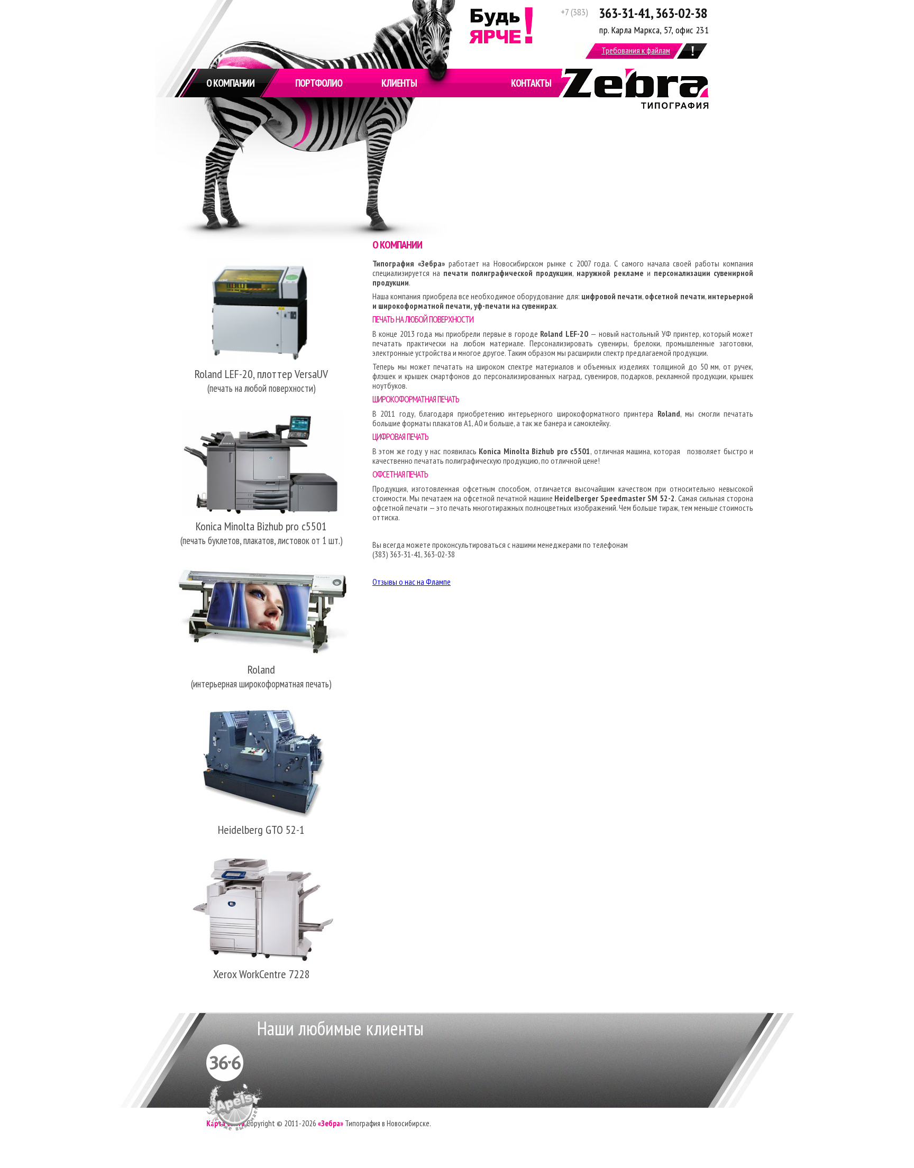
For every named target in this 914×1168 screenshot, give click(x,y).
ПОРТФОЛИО (318, 82)
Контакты (531, 82)
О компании (230, 82)
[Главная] (635, 105)
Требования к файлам (635, 50)
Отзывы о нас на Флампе (411, 581)
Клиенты (399, 82)
